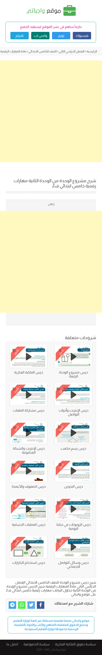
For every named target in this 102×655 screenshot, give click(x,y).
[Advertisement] (51, 111)
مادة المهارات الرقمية (13, 51)
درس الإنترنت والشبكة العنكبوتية (29, 450)
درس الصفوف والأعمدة (29, 486)
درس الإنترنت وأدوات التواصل (73, 412)
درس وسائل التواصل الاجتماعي (73, 564)
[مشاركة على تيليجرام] (12, 605)
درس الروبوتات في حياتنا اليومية (73, 526)
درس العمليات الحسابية (28, 524)
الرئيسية (92, 51)
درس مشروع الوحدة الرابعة (73, 374)
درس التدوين (73, 486)
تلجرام (20, 36)
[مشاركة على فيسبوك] (40, 605)
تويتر (61, 36)
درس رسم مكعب (73, 448)
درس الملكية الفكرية (28, 372)
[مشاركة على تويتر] (31, 605)
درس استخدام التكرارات (28, 563)
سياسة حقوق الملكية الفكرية (75, 644)
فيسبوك (82, 36)
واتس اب (40, 36)
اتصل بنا (12, 644)
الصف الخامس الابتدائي (42, 51)
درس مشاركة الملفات (28, 410)
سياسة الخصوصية (37, 644)
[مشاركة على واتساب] (22, 605)
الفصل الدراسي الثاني (71, 51)
